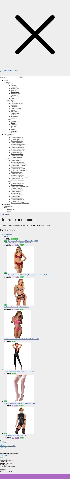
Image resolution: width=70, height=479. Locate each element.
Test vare (6, 236)
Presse (2, 444)
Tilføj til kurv (14, 239)
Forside (2, 214)
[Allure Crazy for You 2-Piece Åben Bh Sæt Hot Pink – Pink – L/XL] (17, 337)
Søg (21, 77)
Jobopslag (3, 447)
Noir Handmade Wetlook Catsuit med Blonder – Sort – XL (19, 371)
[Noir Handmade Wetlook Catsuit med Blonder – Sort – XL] (17, 369)
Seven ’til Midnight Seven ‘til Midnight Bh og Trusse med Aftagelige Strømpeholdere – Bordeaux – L (30, 274)
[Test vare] (8, 234)
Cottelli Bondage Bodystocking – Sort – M (15, 435)
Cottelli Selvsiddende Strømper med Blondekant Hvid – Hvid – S (20, 403)
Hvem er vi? (3, 442)
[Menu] (0, 71)
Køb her (22, 245)
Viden (1, 457)
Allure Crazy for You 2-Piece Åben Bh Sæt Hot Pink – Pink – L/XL (21, 339)
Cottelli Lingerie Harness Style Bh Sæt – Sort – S (16, 307)
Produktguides (4, 455)
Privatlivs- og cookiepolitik (7, 446)
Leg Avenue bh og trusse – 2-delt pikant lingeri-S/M (17, 242)
